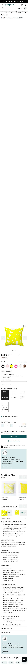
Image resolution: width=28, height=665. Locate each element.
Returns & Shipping (14, 628)
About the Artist (14, 632)
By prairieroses (21, 499)
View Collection (7, 467)
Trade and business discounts (14, 1)
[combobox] (19, 8)
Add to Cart (14, 436)
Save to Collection (14, 441)
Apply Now (5, 651)
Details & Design (14, 518)
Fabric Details (6, 384)
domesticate (13, 18)
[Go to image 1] (12, 350)
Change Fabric (6, 380)
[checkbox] (1, 416)
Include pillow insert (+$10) (10, 416)
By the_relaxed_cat (5, 499)
